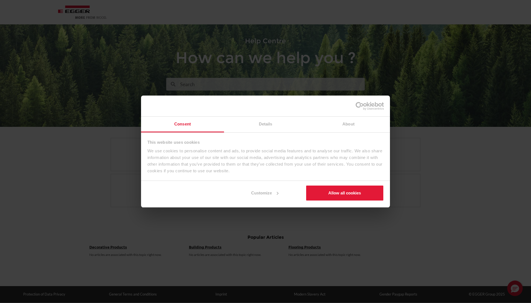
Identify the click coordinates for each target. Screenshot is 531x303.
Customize (261, 193)
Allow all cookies (344, 193)
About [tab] (348, 124)
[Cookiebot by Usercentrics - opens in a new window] (359, 106)
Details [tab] (265, 124)
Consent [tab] (182, 124)
